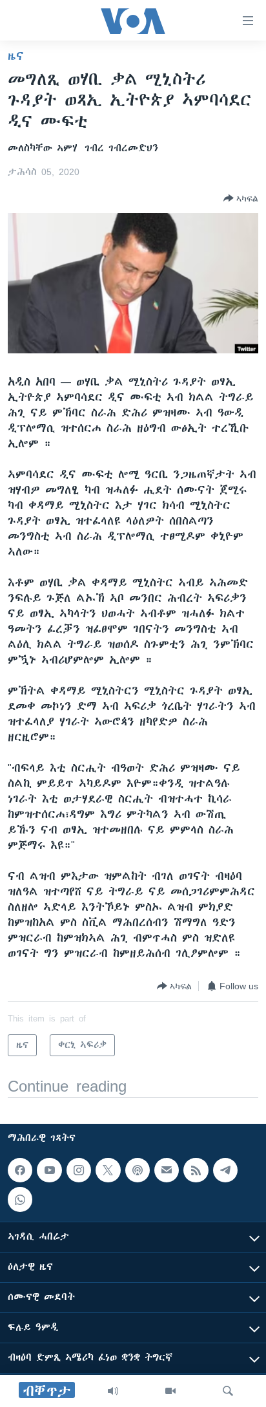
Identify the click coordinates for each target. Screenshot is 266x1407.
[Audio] (113, 1391)
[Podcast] (137, 1170)
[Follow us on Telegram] (225, 1170)
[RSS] (195, 1170)
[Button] (240, 198)
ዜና (16, 56)
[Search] (228, 1391)
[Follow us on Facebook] (20, 1170)
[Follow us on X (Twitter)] (108, 1170)
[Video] (170, 1391)
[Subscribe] (166, 1170)
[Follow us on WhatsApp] (20, 1200)
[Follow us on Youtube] (49, 1170)
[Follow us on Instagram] (78, 1170)
